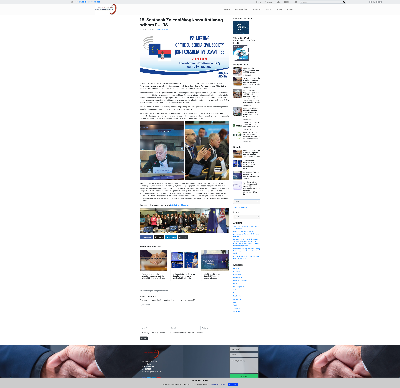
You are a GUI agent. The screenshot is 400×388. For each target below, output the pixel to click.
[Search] (344, 2)
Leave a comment (163, 29)
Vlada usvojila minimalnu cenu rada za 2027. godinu (251, 70)
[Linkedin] (377, 2)
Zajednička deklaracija (179, 205)
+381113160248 (79, 2)
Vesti (235, 305)
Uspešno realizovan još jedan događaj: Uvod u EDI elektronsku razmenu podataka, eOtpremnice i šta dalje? (251, 188)
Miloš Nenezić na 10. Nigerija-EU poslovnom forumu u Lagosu (251, 175)
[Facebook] (370, 2)
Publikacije (237, 296)
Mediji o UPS (237, 284)
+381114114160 (93, 2)
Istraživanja (237, 274)
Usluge (279, 9)
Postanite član (241, 9)
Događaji (236, 268)
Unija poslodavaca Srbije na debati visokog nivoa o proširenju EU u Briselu (250, 164)
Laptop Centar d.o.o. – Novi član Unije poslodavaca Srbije (251, 124)
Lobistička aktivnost (240, 280)
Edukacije (236, 271)
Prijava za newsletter (272, 2)
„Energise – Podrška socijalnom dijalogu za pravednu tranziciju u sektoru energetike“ (251, 135)
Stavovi (235, 302)
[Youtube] (380, 2)
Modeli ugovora (238, 287)
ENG (295, 2)
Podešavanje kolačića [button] (218, 384)
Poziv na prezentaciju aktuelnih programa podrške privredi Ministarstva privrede (251, 81)
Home (258, 2)
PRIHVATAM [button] (232, 384)
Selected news (238, 299)
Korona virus (237, 277)
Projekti (235, 293)
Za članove (237, 311)
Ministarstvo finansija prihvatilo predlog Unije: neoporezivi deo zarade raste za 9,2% (251, 112)
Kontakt (290, 9)
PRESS (286, 2)
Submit (143, 338)
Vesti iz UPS (237, 308)
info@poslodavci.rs (154, 372)
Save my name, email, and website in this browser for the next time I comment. (173, 333)
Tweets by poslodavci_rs (241, 207)
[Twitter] (374, 2)
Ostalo (235, 290)
